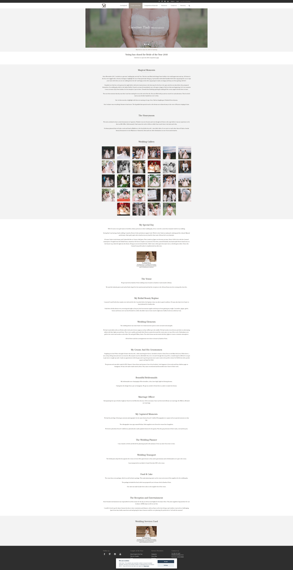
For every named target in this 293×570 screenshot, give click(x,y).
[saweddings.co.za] (105, 5)
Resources (164, 5)
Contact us (174, 5)
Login (177, 1)
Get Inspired (123, 5)
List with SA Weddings (185, 1)
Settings (166, 565)
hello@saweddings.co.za (177, 554)
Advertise (153, 558)
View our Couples (134, 556)
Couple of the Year (136, 5)
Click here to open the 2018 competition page (146, 57)
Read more (146, 566)
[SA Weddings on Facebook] (159, 1)
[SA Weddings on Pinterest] (162, 1)
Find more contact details (177, 556)
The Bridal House (146, 263)
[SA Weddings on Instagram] (165, 1)
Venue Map (154, 556)
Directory (183, 5)
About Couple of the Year (136, 554)
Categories (154, 554)
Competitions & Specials (151, 5)
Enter (131, 558)
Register (173, 1)
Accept (166, 561)
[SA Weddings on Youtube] (168, 1)
